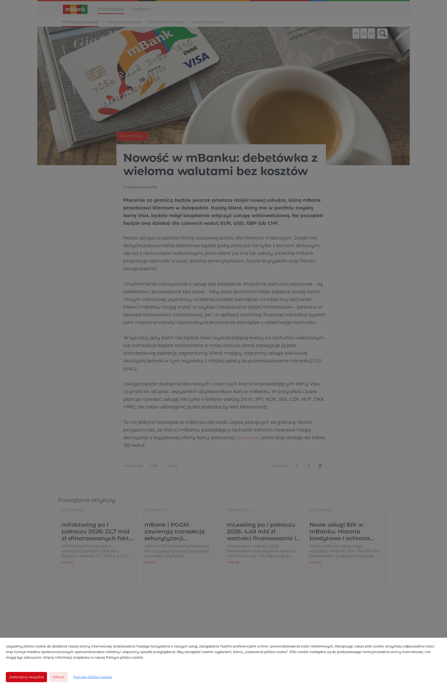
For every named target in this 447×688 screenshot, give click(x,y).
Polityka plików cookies (92, 677)
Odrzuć (58, 677)
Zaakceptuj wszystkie (26, 677)
